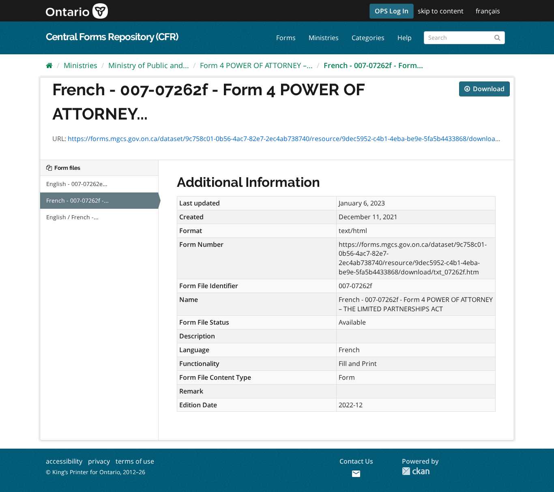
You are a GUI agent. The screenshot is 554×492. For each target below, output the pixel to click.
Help (404, 37)
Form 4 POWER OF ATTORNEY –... (256, 65)
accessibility (64, 461)
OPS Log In (391, 10)
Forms (286, 37)
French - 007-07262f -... (77, 200)
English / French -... (72, 217)
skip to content (441, 10)
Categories (368, 37)
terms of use (135, 461)
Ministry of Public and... (148, 65)
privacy (99, 461)
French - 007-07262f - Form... (373, 65)
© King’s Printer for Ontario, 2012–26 (95, 472)
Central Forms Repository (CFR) (112, 37)
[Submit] (497, 36)
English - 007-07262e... (76, 184)
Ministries (324, 37)
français (488, 10)
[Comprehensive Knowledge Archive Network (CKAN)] (415, 471)
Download (488, 88)
